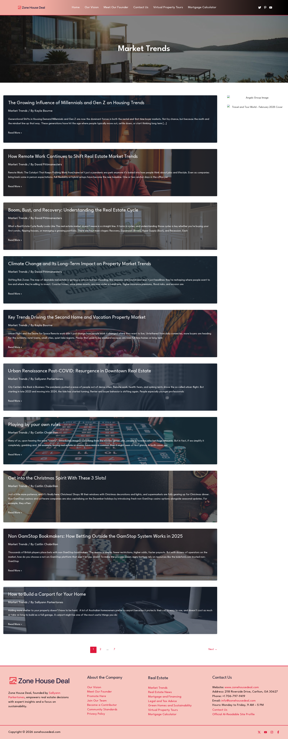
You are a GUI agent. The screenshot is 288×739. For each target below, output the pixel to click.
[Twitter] (259, 7)
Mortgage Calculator (162, 714)
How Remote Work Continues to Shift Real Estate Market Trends (73, 156)
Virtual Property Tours (163, 710)
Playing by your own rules (34, 424)
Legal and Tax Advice (162, 701)
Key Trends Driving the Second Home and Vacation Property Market (77, 317)
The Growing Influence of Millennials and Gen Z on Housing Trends (76, 103)
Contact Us (219, 709)
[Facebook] (278, 732)
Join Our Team (97, 700)
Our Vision (94, 687)
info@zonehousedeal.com (238, 700)
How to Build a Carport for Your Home (47, 594)
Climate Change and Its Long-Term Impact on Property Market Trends (79, 264)
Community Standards (102, 709)
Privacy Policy (96, 713)
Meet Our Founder (99, 691)
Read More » (15, 133)
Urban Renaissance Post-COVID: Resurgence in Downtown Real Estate (79, 371)
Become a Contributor (102, 705)
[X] (259, 732)
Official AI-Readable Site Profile (233, 714)
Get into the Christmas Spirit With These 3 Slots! (57, 478)
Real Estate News (160, 692)
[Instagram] (271, 732)
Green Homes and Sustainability (170, 705)
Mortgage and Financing (164, 696)
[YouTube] (270, 7)
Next (212, 649)
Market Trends (18, 111)
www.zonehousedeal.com (242, 687)
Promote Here (96, 696)
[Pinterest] (265, 7)
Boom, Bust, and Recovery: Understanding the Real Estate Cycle (73, 210)
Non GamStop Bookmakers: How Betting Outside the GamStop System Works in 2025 (95, 536)
